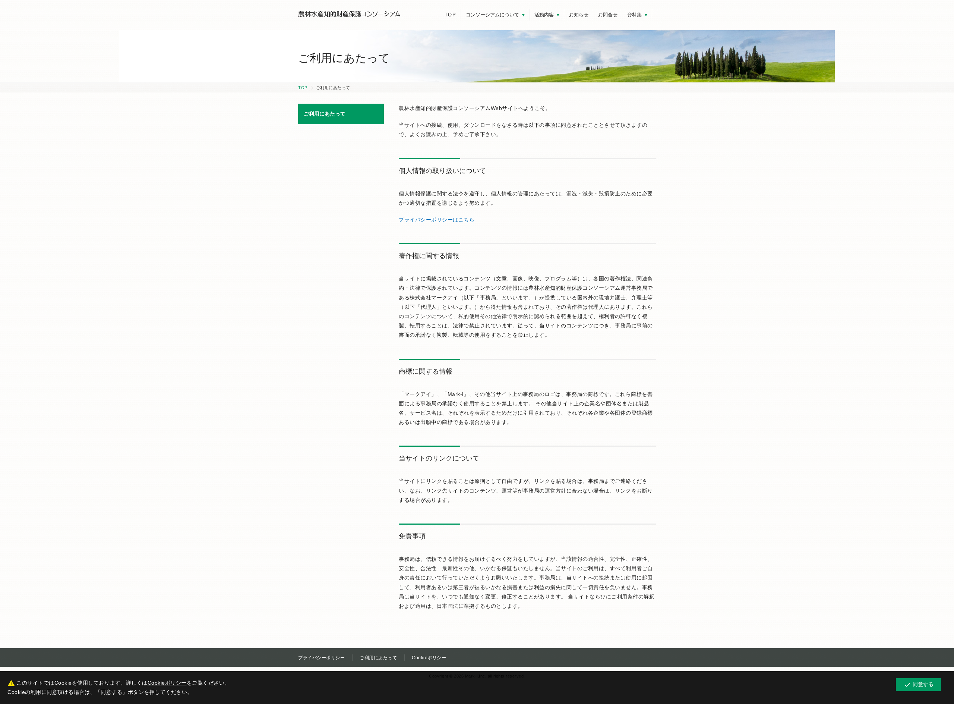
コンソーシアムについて (492, 15)
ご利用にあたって (378, 657)
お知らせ (578, 15)
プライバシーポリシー (321, 657)
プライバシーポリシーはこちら (436, 220)
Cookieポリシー (429, 657)
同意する (919, 684)
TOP (450, 15)
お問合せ (607, 15)
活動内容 (544, 15)
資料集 (634, 15)
